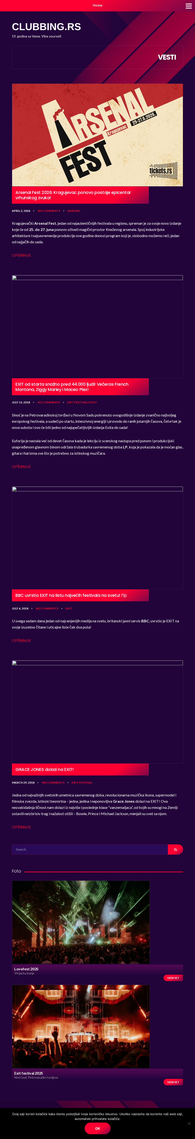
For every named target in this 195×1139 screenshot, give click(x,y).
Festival (81, 402)
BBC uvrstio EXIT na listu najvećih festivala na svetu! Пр (71, 595)
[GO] (175, 849)
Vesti (92, 402)
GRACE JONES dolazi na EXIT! (44, 769)
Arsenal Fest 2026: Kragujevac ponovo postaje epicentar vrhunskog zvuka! (73, 195)
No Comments (49, 211)
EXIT (70, 402)
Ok (97, 1128)
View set (173, 977)
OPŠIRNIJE (21, 255)
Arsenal (73, 211)
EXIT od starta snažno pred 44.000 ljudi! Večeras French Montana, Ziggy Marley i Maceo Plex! (71, 387)
